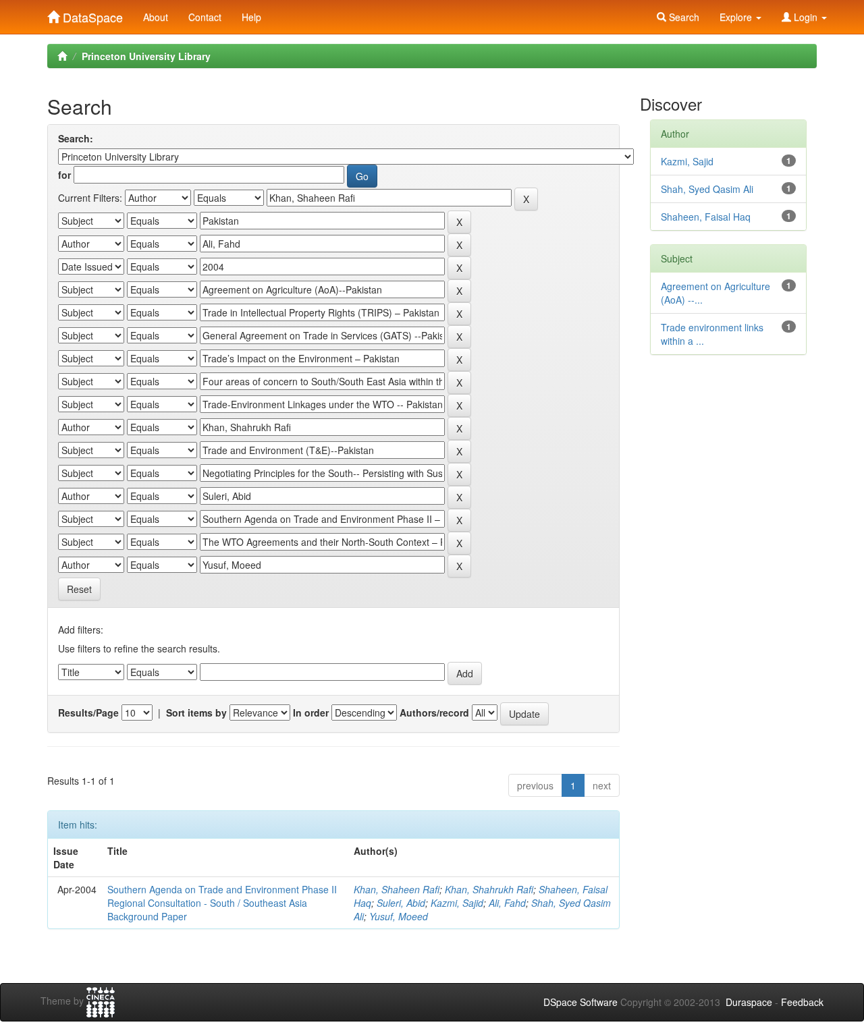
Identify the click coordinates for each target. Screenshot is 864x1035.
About (155, 17)
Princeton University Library (146, 56)
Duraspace (749, 1002)
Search (682, 17)
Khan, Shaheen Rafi (396, 889)
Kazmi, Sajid (457, 903)
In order (311, 712)
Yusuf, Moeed (398, 916)
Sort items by (196, 712)
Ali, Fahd (507, 903)
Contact (204, 17)
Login (805, 17)
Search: (75, 138)
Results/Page (88, 712)
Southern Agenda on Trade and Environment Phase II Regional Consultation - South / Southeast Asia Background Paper (222, 903)
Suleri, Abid (401, 903)
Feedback (802, 1002)
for (64, 174)
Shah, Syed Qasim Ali (707, 189)
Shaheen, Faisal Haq (706, 216)
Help (251, 17)
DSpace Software (580, 1002)
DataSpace (91, 14)
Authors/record (434, 712)
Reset (79, 589)
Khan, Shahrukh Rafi (489, 889)
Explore (737, 17)
